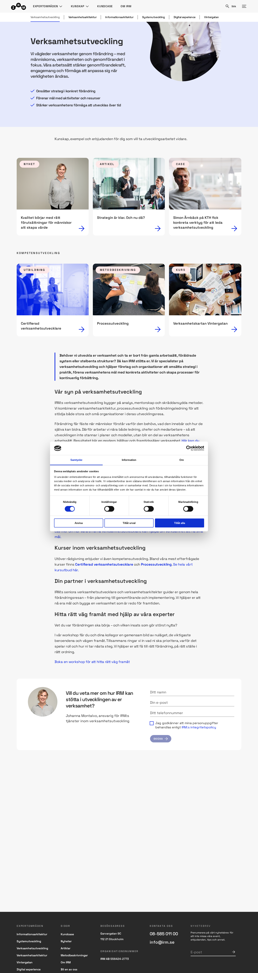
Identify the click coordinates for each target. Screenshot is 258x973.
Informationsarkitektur (119, 17)
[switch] (109, 509)
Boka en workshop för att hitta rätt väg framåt (92, 661)
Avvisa (79, 522)
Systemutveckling (153, 17)
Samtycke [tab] (76, 459)
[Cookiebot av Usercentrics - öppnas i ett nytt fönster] (188, 448)
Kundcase (105, 6)
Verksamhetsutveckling (45, 17)
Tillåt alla (179, 522)
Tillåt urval (129, 522)
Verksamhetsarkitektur (82, 17)
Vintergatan (211, 17)
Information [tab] (129, 459)
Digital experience (184, 17)
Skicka (233, 952)
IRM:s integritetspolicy (199, 727)
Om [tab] (181, 459)
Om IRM (126, 6)
